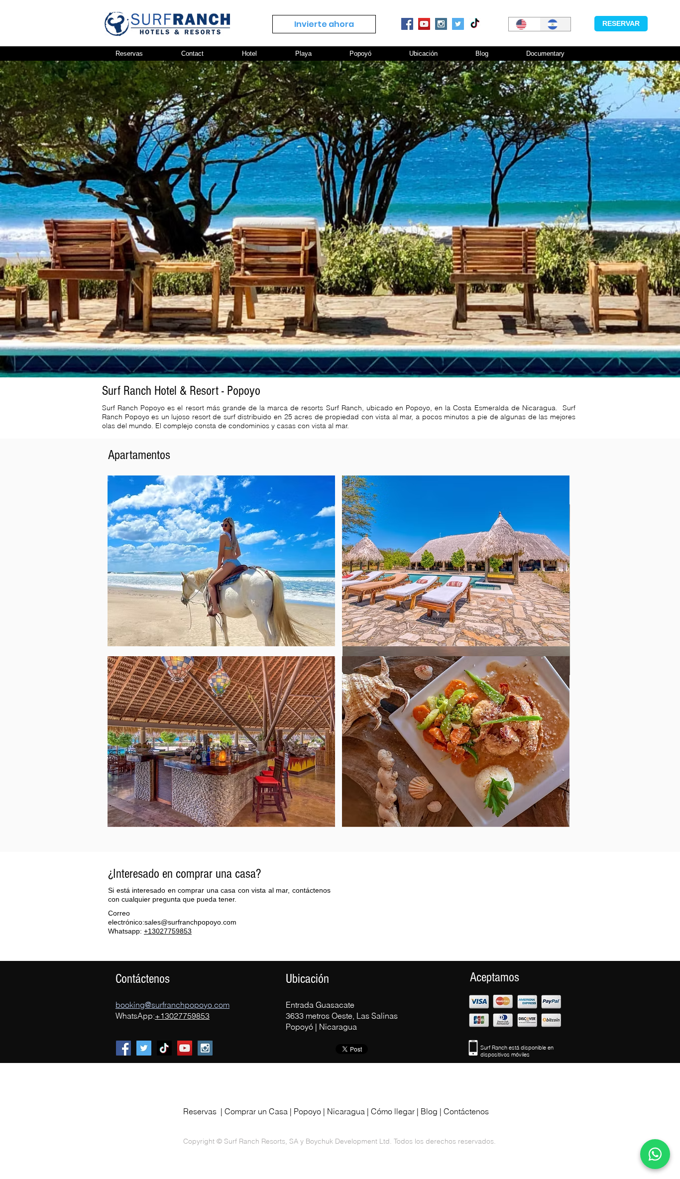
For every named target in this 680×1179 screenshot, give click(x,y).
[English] (524, 24)
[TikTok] (475, 24)
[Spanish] (555, 24)
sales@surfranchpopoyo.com (190, 922)
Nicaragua (346, 1111)
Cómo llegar (393, 1111)
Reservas (200, 1111)
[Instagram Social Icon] (441, 24)
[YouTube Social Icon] (424, 24)
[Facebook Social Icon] (407, 24)
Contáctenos (466, 1111)
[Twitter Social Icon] (458, 24)
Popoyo (307, 1111)
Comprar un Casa (256, 1111)
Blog (429, 1111)
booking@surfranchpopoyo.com (172, 1005)
